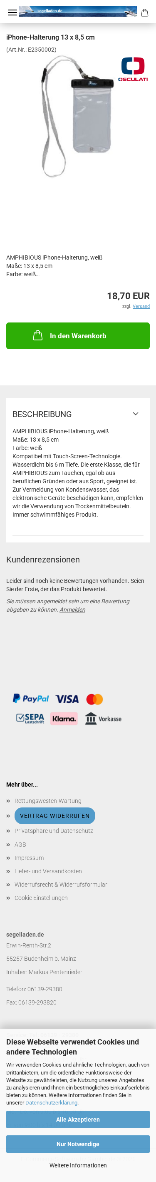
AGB (20, 844)
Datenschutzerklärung (51, 1103)
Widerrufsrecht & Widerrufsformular (61, 884)
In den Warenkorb (78, 336)
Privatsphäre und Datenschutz (54, 830)
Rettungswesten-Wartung (48, 800)
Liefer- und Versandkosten (48, 871)
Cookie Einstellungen (41, 898)
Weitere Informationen (78, 1165)
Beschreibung (42, 414)
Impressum (29, 858)
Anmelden (72, 609)
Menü (12, 12)
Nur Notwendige (78, 1144)
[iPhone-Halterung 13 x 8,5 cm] (78, 115)
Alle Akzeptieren (78, 1119)
